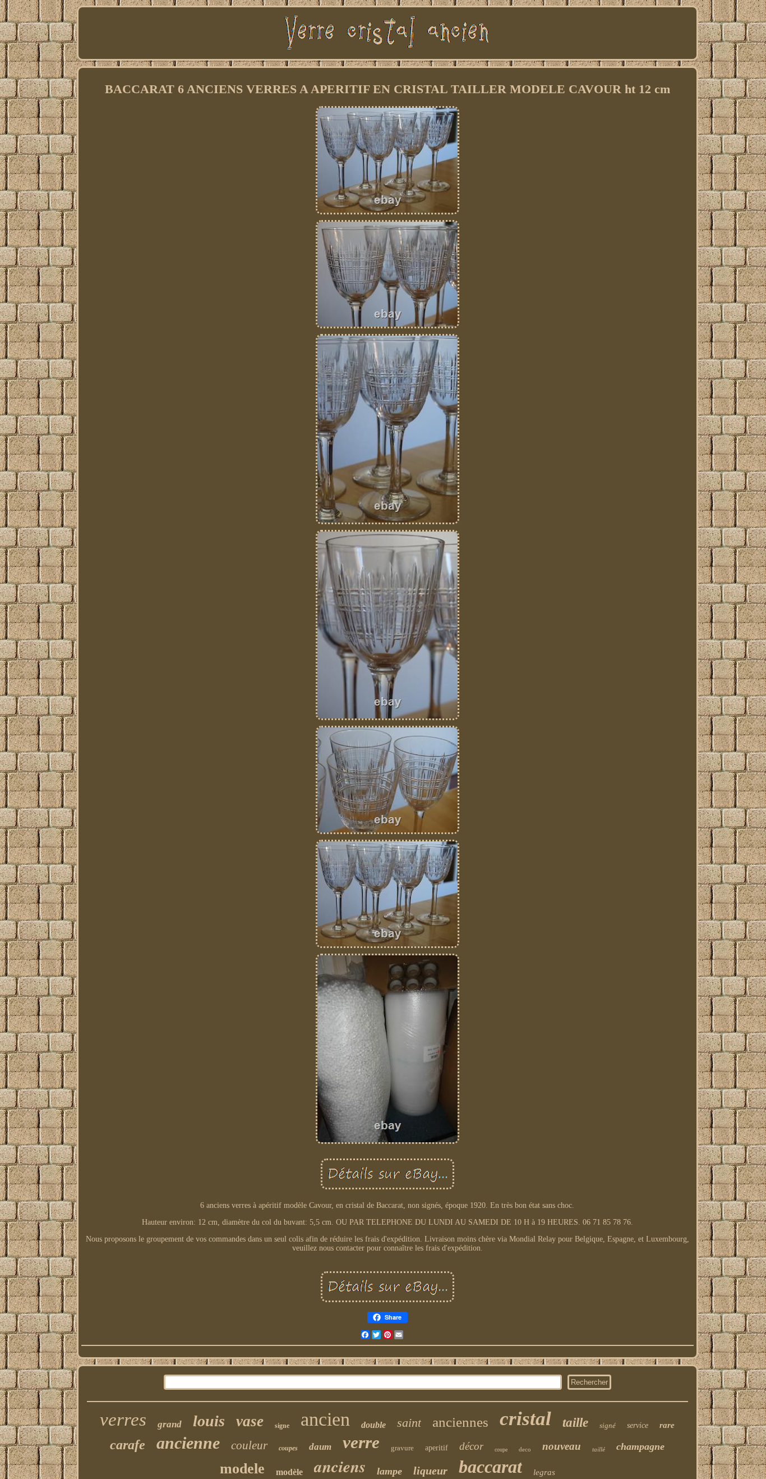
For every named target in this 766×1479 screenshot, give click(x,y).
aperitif (436, 1448)
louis (209, 1421)
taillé (598, 1449)
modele (242, 1468)
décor (471, 1446)
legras (544, 1472)
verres (123, 1419)
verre (361, 1442)
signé (607, 1425)
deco (525, 1449)
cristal (525, 1419)
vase (250, 1421)
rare (667, 1425)
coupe (501, 1449)
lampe (389, 1471)
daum (320, 1446)
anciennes (460, 1422)
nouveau (561, 1446)
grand (170, 1424)
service (637, 1425)
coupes (288, 1448)
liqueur (430, 1470)
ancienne (188, 1443)
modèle (289, 1472)
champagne (640, 1446)
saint (409, 1423)
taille (575, 1423)
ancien (325, 1419)
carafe (127, 1444)
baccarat (490, 1467)
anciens (340, 1466)
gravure (402, 1448)
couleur (249, 1445)
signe (282, 1426)
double (373, 1425)
